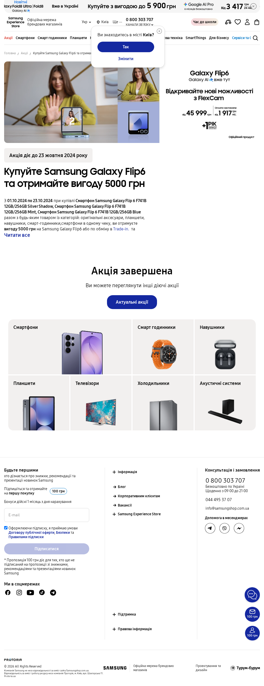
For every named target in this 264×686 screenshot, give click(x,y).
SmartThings (196, 38)
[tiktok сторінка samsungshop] (41, 592)
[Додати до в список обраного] (238, 22)
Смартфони (25, 38)
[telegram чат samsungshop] (53, 592)
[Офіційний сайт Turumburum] (245, 668)
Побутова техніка (168, 38)
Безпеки (63, 532)
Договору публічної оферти (31, 532)
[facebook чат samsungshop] (8, 592)
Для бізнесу (219, 38)
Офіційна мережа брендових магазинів (44, 22)
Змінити (126, 58)
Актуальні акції (132, 302)
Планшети (78, 38)
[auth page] (247, 22)
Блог (122, 487)
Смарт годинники (52, 38)
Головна (10, 53)
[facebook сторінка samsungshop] (239, 528)
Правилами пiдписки (26, 537)
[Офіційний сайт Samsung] (114, 668)
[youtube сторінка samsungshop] (30, 592)
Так (126, 46)
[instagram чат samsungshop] (19, 592)
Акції (8, 38)
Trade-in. (122, 229)
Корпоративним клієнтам (139, 496)
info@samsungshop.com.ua (227, 508)
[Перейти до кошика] (257, 22)
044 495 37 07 (218, 499)
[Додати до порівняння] (228, 22)
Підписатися (47, 548)
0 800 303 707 (225, 480)
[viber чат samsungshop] (224, 528)
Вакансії (125, 505)
